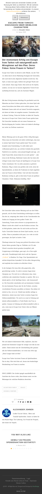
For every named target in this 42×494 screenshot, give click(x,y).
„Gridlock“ (5, 257)
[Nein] (39, 11)
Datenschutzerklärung (18, 478)
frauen (22, 387)
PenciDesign (36, 486)
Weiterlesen (24, 17)
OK (15, 17)
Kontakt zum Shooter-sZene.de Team (17, 481)
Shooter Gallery (21, 483)
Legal (28, 478)
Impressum (33, 481)
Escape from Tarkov (10, 387)
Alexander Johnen (24, 30)
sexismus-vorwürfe (10, 391)
